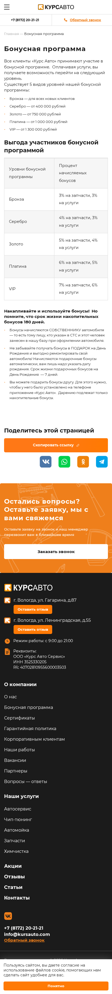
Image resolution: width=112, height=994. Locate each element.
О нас (10, 696)
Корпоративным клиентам (34, 739)
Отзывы (14, 877)
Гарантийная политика (30, 728)
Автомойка (16, 830)
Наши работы (19, 749)
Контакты (17, 898)
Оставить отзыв (33, 609)
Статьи (13, 887)
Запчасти (14, 840)
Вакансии (15, 760)
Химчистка (16, 851)
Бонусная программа (28, 707)
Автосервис (17, 809)
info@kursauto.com (27, 934)
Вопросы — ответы (25, 781)
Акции (13, 866)
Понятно (56, 986)
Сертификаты (19, 718)
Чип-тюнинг (18, 819)
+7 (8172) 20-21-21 (25, 20)
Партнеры (15, 771)
